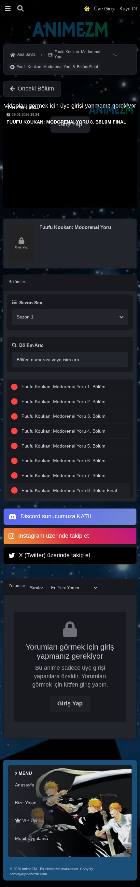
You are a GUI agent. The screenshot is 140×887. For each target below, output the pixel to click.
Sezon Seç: (31, 302)
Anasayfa (24, 784)
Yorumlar (16, 585)
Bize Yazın (25, 802)
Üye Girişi (104, 8)
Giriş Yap (70, 703)
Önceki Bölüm (36, 88)
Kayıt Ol (128, 8)
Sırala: (36, 587)
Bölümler (16, 281)
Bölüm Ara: (31, 345)
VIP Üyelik (32, 820)
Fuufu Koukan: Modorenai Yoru (75, 227)
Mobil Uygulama (31, 838)
